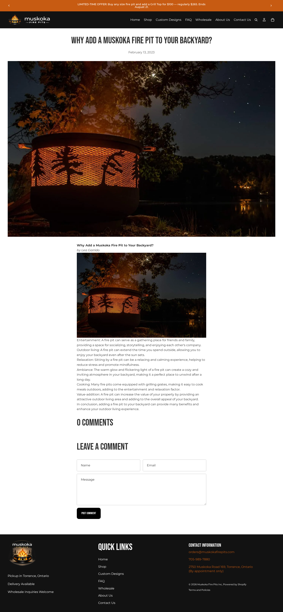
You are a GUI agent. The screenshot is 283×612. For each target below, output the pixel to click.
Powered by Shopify (234, 584)
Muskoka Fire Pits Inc (209, 584)
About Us (105, 595)
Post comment (88, 513)
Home (103, 559)
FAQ (101, 581)
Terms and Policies (199, 589)
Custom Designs (111, 574)
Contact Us (106, 603)
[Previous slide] (9, 5)
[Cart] (272, 20)
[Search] (256, 20)
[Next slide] (271, 5)
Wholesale (106, 588)
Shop (102, 566)
